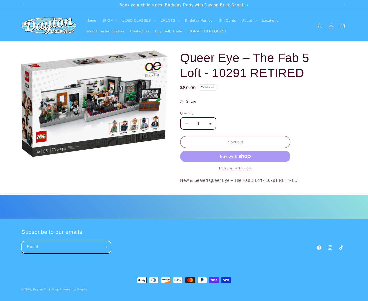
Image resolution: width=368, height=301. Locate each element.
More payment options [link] (235, 168)
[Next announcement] (344, 5)
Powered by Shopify (73, 289)
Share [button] (191, 101)
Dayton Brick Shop (46, 289)
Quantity (186, 113)
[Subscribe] (105, 247)
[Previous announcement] (23, 5)
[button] (109, 20)
